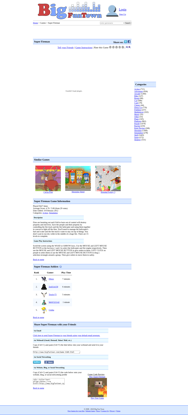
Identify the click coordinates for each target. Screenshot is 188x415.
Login (122, 9)
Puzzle (137, 124)
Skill (136, 135)
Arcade (137, 94)
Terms (118, 411)
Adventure (138, 91)
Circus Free (48, 192)
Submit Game (90, 411)
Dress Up (138, 107)
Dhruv (51, 279)
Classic (137, 105)
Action (45, 213)
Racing (137, 126)
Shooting (138, 130)
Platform (137, 121)
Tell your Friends (66, 47)
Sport (136, 137)
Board (136, 98)
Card (136, 103)
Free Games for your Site (76, 411)
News (98, 411)
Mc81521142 (54, 302)
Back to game (38, 259)
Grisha (51, 310)
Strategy (137, 140)
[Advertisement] (79, 196)
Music (136, 114)
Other (136, 117)
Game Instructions (83, 47)
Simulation (53, 213)
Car (135, 101)
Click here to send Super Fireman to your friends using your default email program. (66, 335)
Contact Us (105, 411)
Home (35, 23)
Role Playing (139, 128)
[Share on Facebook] (129, 42)
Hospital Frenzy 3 (108, 192)
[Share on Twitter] (125, 42)
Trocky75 (53, 294)
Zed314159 (53, 287)
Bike (136, 96)
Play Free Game (97, 398)
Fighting (137, 110)
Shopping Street (78, 192)
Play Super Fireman (97, 377)
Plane (136, 119)
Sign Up (122, 14)
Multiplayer (139, 112)
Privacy (112, 411)
